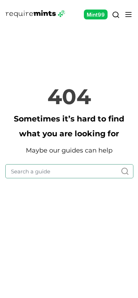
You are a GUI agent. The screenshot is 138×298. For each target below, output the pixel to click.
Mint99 (96, 15)
